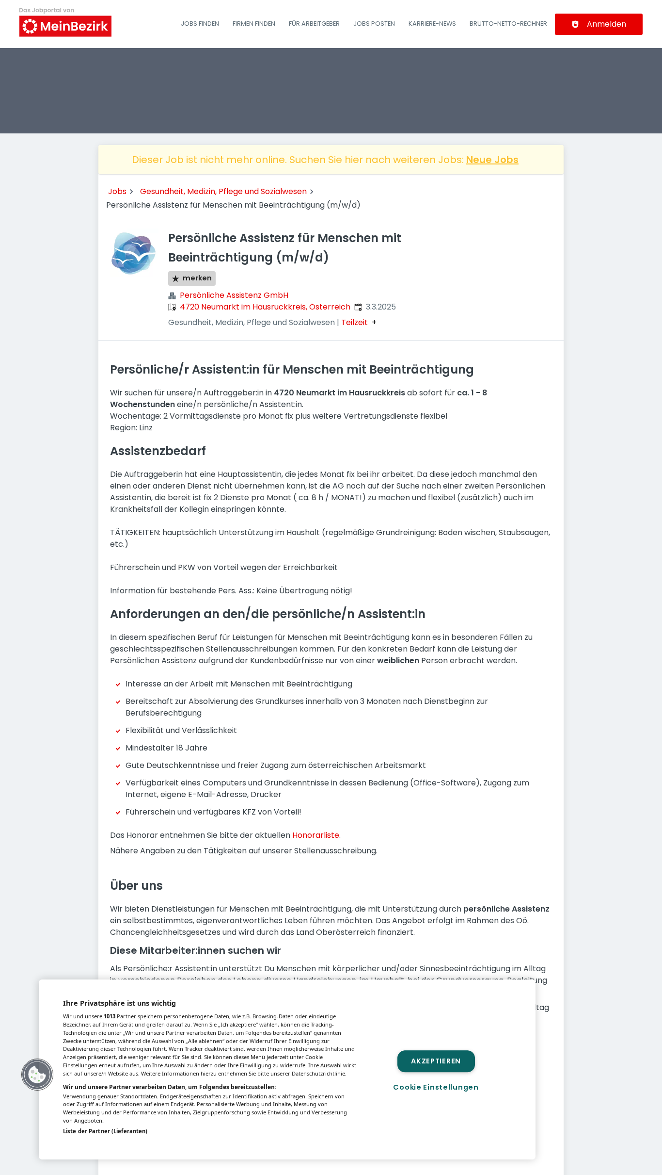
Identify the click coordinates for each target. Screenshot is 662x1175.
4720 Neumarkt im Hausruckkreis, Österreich (265, 306)
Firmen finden (254, 23)
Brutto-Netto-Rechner (508, 23)
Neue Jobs (492, 159)
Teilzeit (354, 322)
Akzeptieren (436, 1061)
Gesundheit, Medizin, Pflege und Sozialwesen (223, 191)
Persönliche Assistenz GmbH (234, 295)
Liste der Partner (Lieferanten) (105, 1131)
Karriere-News (432, 23)
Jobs (117, 191)
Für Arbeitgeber (314, 23)
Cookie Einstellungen (435, 1087)
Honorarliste (315, 835)
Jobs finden (200, 23)
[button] (37, 1074)
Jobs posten (374, 23)
